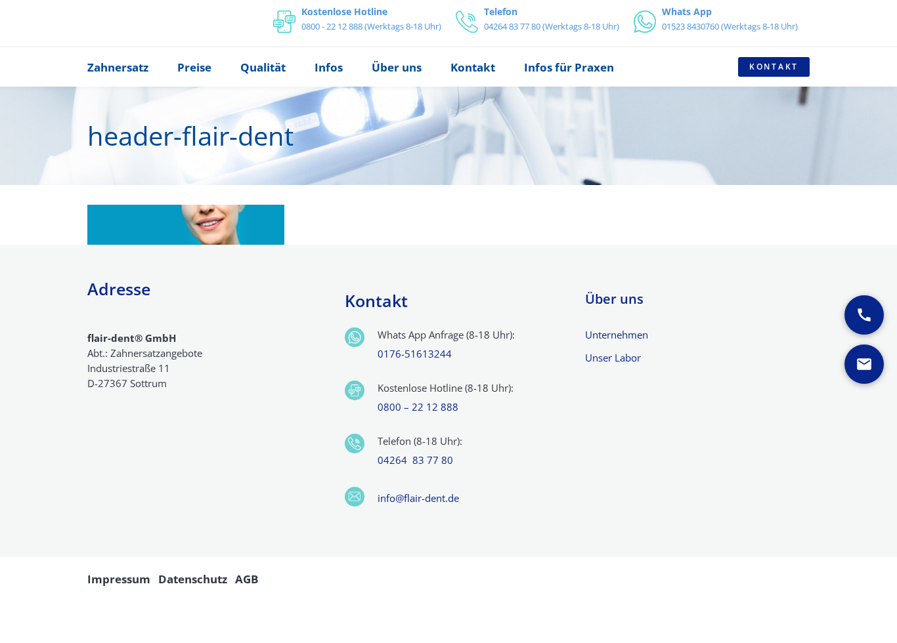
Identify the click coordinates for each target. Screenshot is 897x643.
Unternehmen (616, 334)
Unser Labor (613, 357)
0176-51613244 (415, 353)
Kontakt (774, 66)
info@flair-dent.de (418, 498)
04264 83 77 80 (415, 460)
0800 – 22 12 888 (418, 406)
